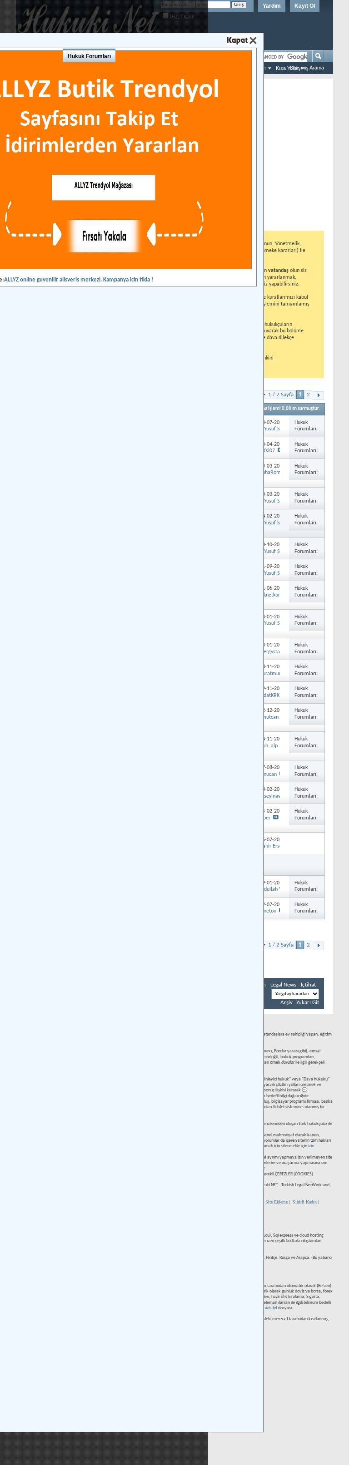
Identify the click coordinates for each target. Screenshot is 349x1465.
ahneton (267, 911)
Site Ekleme (276, 1201)
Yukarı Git (307, 1003)
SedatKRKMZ (272, 695)
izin (311, 1146)
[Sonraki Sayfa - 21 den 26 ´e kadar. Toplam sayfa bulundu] (318, 395)
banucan (267, 774)
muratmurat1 (273, 673)
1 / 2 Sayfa (281, 395)
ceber (264, 818)
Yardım (272, 6)
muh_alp (268, 746)
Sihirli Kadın (305, 1201)
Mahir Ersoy (271, 846)
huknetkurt (270, 595)
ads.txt (271, 1308)
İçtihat (308, 985)
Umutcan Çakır (274, 717)
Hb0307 (266, 451)
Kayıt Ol (304, 6)
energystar (270, 652)
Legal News (283, 985)
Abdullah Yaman (276, 889)
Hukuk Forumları (89, 56)
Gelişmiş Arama (306, 67)
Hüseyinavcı (271, 796)
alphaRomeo (272, 472)
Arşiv (286, 1003)
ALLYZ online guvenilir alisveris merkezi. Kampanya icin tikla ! (78, 280)
